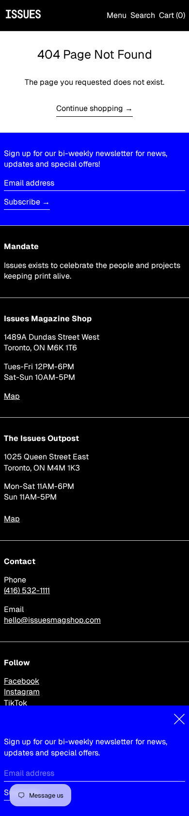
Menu (116, 15)
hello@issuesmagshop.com (52, 620)
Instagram (22, 692)
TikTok (15, 703)
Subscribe (22, 202)
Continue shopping (89, 108)
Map (12, 396)
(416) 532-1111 (27, 590)
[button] (142, 15)
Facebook (21, 681)
